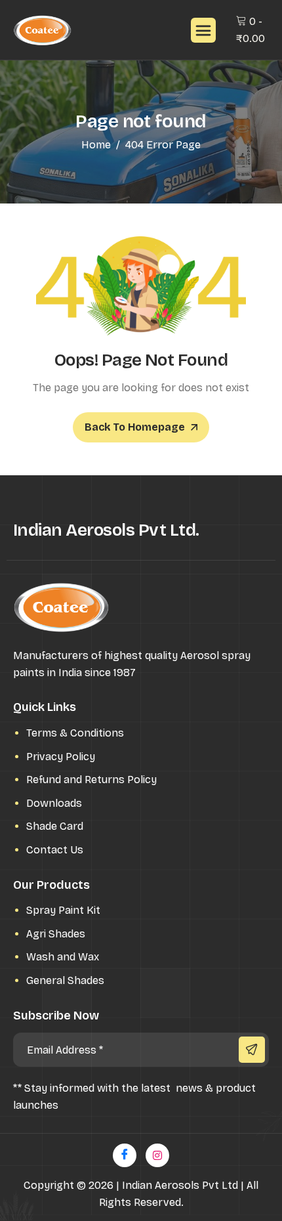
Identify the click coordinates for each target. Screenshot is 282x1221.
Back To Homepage (135, 427)
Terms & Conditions (75, 733)
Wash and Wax (62, 957)
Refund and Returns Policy (91, 779)
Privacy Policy (60, 756)
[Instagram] (157, 1155)
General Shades (65, 980)
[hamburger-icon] (203, 30)
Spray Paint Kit (63, 910)
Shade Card (54, 826)
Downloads (54, 803)
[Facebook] (124, 1155)
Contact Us (54, 850)
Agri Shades (55, 934)
